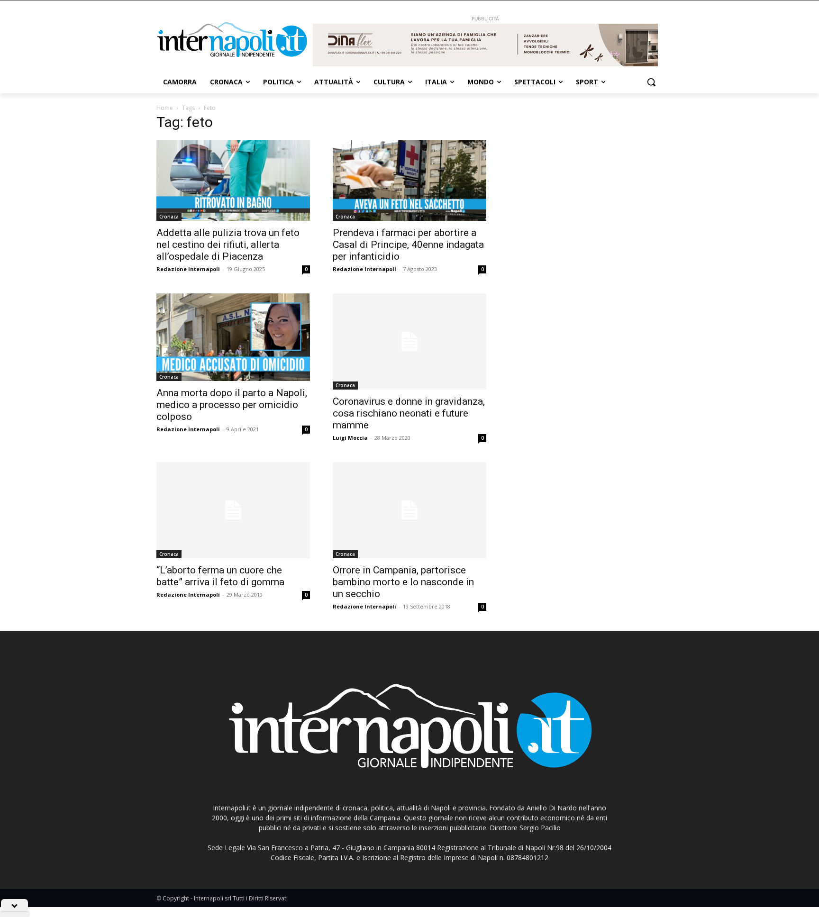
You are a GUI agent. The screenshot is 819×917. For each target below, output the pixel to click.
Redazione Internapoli (188, 268)
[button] (651, 82)
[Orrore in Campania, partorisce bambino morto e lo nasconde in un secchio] (409, 510)
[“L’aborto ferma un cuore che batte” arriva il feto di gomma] (233, 510)
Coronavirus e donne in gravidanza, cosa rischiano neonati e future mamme (409, 413)
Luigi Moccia (350, 437)
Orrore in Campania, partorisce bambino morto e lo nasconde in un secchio (403, 581)
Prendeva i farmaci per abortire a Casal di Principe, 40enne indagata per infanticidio (408, 244)
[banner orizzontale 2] (485, 45)
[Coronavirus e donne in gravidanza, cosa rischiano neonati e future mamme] (409, 341)
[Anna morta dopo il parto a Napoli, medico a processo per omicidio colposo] (233, 337)
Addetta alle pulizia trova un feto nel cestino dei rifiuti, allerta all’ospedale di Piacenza (228, 244)
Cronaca (169, 216)
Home (164, 108)
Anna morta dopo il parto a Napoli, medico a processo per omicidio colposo (231, 404)
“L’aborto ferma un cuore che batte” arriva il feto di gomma (220, 576)
